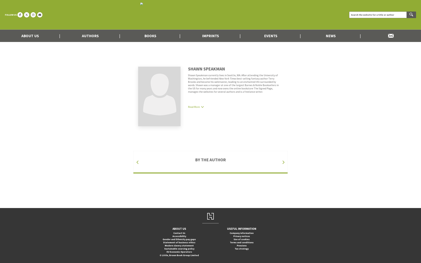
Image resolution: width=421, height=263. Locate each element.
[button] (137, 162)
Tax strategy (242, 248)
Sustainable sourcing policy (179, 248)
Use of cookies (242, 239)
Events (270, 36)
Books (150, 36)
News (331, 36)
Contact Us (179, 233)
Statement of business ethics (179, 242)
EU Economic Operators (179, 251)
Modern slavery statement (179, 245)
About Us (30, 36)
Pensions (242, 245)
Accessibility (179, 236)
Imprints (210, 36)
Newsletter (391, 36)
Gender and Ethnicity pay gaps (179, 239)
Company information (242, 233)
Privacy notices (241, 236)
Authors (90, 36)
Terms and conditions (242, 242)
